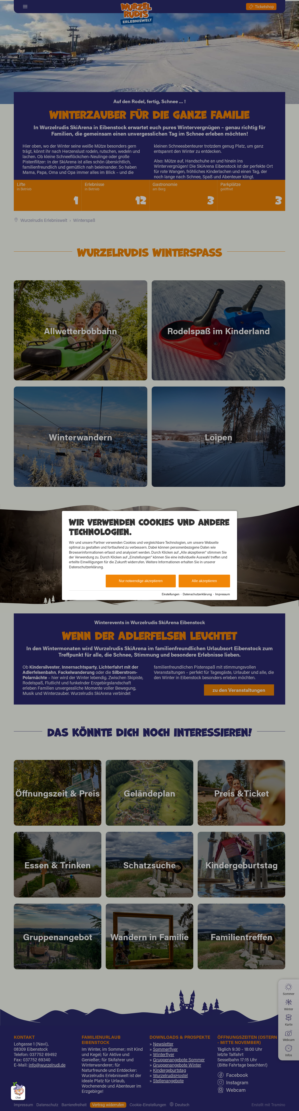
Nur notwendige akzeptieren (141, 581)
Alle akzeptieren (204, 581)
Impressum (222, 594)
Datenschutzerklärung (197, 594)
